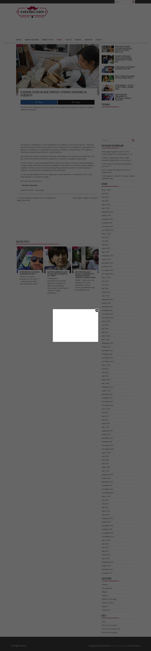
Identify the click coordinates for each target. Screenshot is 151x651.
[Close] (97, 310)
